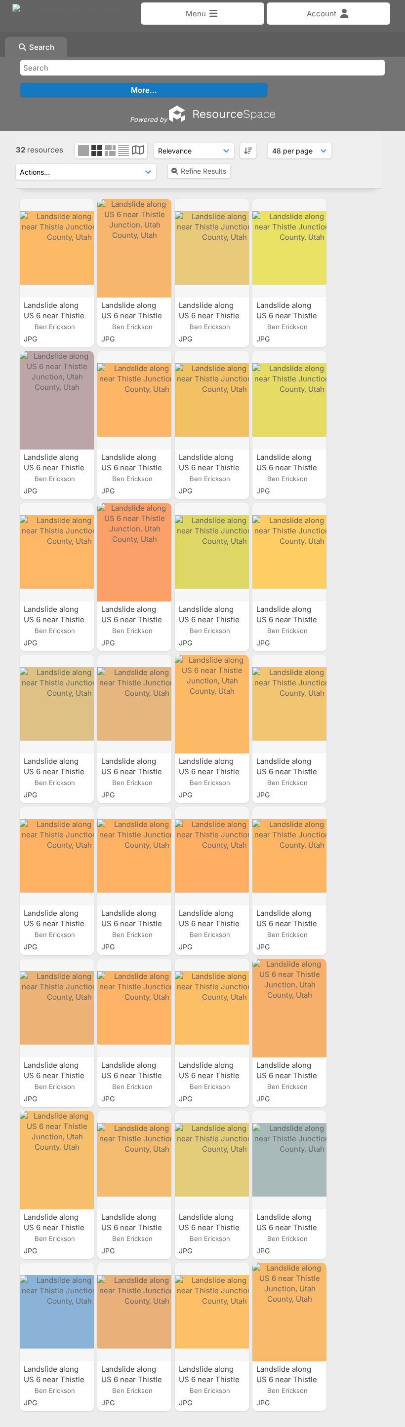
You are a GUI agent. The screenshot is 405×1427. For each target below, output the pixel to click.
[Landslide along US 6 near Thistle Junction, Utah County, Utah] (57, 248)
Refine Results (203, 171)
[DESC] (248, 150)
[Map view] (138, 151)
